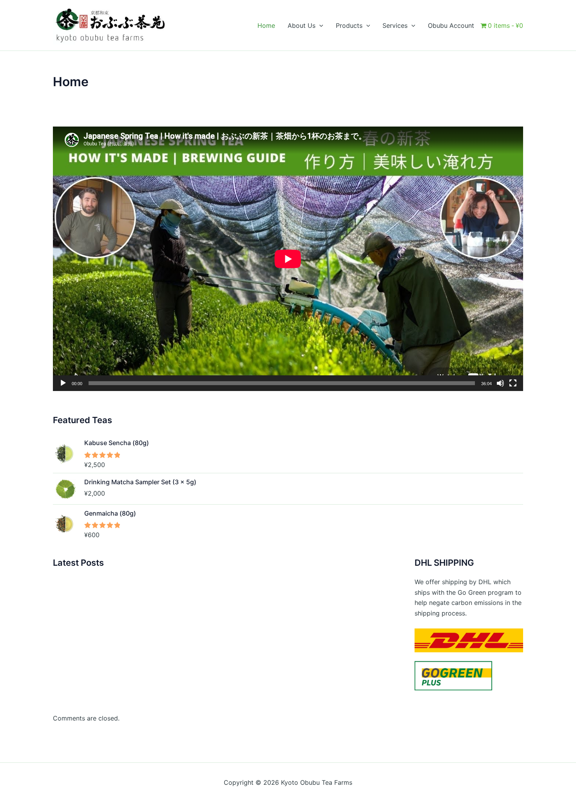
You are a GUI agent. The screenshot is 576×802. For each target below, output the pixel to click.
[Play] (63, 383)
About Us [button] (301, 25)
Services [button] (395, 25)
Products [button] (349, 25)
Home (266, 25)
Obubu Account (451, 25)
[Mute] (500, 383)
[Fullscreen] (513, 383)
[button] (319, 25)
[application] (288, 259)
